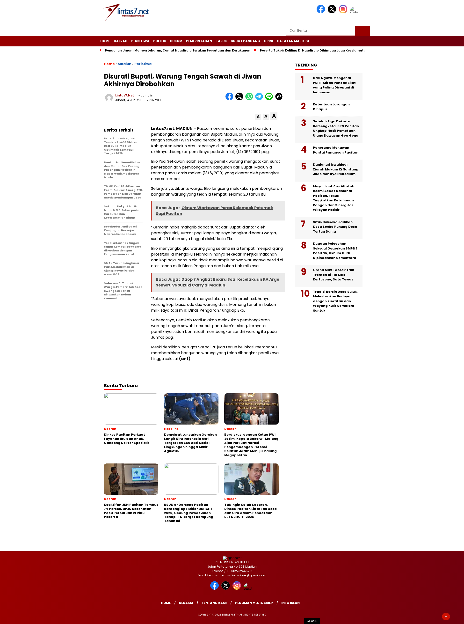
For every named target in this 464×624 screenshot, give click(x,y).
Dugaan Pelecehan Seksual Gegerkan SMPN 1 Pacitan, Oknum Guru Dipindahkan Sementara (335, 250)
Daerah (120, 41)
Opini (268, 41)
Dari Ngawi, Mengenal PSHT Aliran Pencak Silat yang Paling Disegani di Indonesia (334, 85)
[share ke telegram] (260, 99)
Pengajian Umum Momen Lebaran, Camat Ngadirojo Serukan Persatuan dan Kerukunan (177, 50)
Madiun (124, 63)
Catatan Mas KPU (293, 41)
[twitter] (333, 12)
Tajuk (221, 41)
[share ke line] (270, 99)
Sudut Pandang (245, 41)
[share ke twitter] (240, 99)
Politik (159, 41)
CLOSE (312, 621)
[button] (258, 117)
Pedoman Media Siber (254, 603)
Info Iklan (290, 603)
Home (105, 41)
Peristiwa (140, 41)
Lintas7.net (124, 95)
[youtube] (355, 12)
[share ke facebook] (230, 99)
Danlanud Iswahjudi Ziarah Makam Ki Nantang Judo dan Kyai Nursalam (335, 169)
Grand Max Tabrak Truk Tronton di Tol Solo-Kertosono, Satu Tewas (333, 275)
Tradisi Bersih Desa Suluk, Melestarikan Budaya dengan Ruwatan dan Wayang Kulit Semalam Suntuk (335, 301)
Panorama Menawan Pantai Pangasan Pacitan (335, 150)
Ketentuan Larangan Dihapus (331, 106)
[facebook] (322, 12)
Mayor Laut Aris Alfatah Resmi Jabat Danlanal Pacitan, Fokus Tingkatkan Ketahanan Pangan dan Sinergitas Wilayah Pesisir (333, 198)
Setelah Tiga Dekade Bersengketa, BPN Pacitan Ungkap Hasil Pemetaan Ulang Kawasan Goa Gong (336, 128)
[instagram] (344, 12)
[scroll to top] (446, 616)
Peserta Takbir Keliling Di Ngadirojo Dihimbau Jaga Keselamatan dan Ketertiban (327, 50)
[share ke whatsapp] (250, 99)
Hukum (176, 41)
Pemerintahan (199, 41)
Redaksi (186, 603)
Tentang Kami (214, 603)
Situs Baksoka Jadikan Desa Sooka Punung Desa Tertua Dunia (335, 227)
